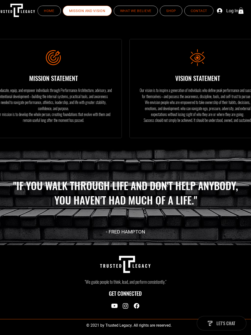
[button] (241, 10)
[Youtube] (114, 305)
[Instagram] (125, 305)
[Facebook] (136, 305)
